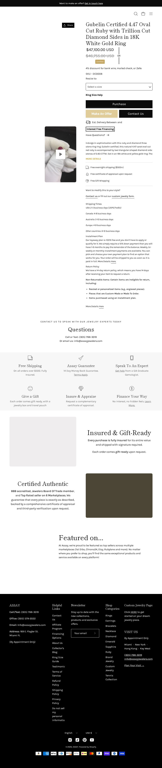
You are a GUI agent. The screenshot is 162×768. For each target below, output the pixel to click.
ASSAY (14, 605)
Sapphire (111, 646)
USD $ (89, 733)
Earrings (110, 620)
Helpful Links (57, 606)
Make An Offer (101, 114)
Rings (109, 615)
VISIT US (131, 632)
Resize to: (91, 78)
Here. (113, 261)
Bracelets (111, 625)
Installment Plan (94, 236)
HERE (134, 612)
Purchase (119, 104)
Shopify (92, 747)
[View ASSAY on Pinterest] (84, 740)
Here (101, 306)
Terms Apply (80, 374)
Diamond (111, 636)
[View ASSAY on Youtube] (92, 740)
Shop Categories (112, 606)
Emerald (110, 641)
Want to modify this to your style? (103, 190)
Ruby (108, 651)
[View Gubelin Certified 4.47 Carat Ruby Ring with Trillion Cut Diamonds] (60, 154)
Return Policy (92, 266)
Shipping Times (94, 204)
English (68, 733)
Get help (120, 370)
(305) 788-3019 (133, 654)
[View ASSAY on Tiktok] (77, 740)
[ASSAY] (23, 13)
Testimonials (59, 666)
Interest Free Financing (100, 129)
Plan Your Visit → (134, 665)
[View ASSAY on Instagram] (70, 740)
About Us (57, 642)
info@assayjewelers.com (138, 658)
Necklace (111, 631)
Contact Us (136, 114)
